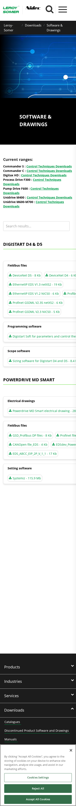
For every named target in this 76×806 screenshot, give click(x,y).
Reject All (38, 788)
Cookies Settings (38, 777)
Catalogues (12, 722)
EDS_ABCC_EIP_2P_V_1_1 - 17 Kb (35, 454)
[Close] (71, 750)
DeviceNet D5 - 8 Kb (27, 275)
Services (11, 695)
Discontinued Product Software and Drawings (36, 731)
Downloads (33, 25)
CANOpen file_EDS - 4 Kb (30, 444)
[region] (38, 775)
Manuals (10, 739)
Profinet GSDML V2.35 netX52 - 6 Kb (38, 303)
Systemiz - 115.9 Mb (27, 478)
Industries (13, 681)
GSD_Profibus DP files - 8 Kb (32, 435)
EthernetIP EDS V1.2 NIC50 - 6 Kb (36, 294)
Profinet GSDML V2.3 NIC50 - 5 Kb (36, 312)
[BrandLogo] (11, 10)
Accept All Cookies (38, 799)
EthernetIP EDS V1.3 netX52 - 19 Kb (37, 284)
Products (12, 666)
